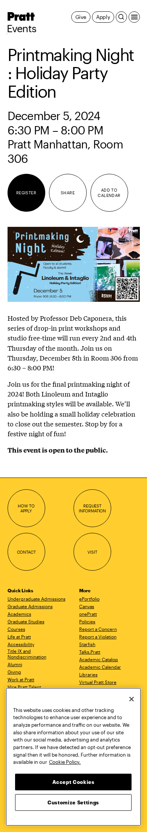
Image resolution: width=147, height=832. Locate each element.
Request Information (92, 508)
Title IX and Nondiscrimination (27, 653)
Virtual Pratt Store (97, 682)
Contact (26, 551)
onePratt (88, 614)
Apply (103, 17)
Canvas (86, 606)
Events (22, 28)
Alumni (15, 664)
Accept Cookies (73, 782)
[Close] (131, 699)
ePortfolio (89, 598)
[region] (73, 757)
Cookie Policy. (65, 762)
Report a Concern (98, 629)
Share (68, 192)
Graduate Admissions (30, 606)
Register (26, 192)
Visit (92, 551)
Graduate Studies (26, 621)
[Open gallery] (74, 264)
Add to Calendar (109, 192)
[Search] (121, 17)
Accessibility (21, 644)
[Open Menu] (134, 17)
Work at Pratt (21, 679)
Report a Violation (97, 636)
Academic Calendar (100, 667)
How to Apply (26, 508)
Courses (16, 629)
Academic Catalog (98, 659)
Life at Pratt (19, 636)
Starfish (87, 644)
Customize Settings (73, 802)
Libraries (88, 674)
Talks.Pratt (89, 651)
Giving (14, 671)
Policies (87, 621)
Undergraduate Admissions (37, 598)
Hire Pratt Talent (24, 687)
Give (80, 17)
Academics (19, 614)
